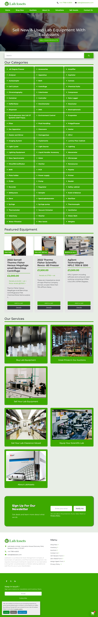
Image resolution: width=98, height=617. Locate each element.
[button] (48, 45)
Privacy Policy (55, 564)
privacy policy (18, 609)
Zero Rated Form (56, 558)
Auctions (33, 10)
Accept (6, 612)
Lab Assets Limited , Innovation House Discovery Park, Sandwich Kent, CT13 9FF (26, 547)
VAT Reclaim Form (56, 556)
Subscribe (23, 598)
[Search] (89, 55)
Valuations (59, 10)
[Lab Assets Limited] (15, 541)
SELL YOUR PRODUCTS (49, 40)
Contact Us (88, 10)
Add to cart (18, 303)
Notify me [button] (80, 508)
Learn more (22, 612)
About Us (46, 10)
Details (18, 308)
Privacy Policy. (55, 516)
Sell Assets (73, 10)
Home (7, 10)
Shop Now (20, 10)
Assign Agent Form (57, 561)
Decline (13, 612)
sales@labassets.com (85, 3)
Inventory (53, 547)
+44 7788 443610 (65, 3)
